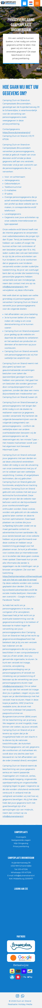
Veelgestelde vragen (21, 840)
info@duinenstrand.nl (13, 686)
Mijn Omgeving (21, 843)
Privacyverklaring (21, 846)
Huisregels (21, 837)
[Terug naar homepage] (8, 3)
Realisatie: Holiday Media (20, 1004)
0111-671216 (21, 869)
